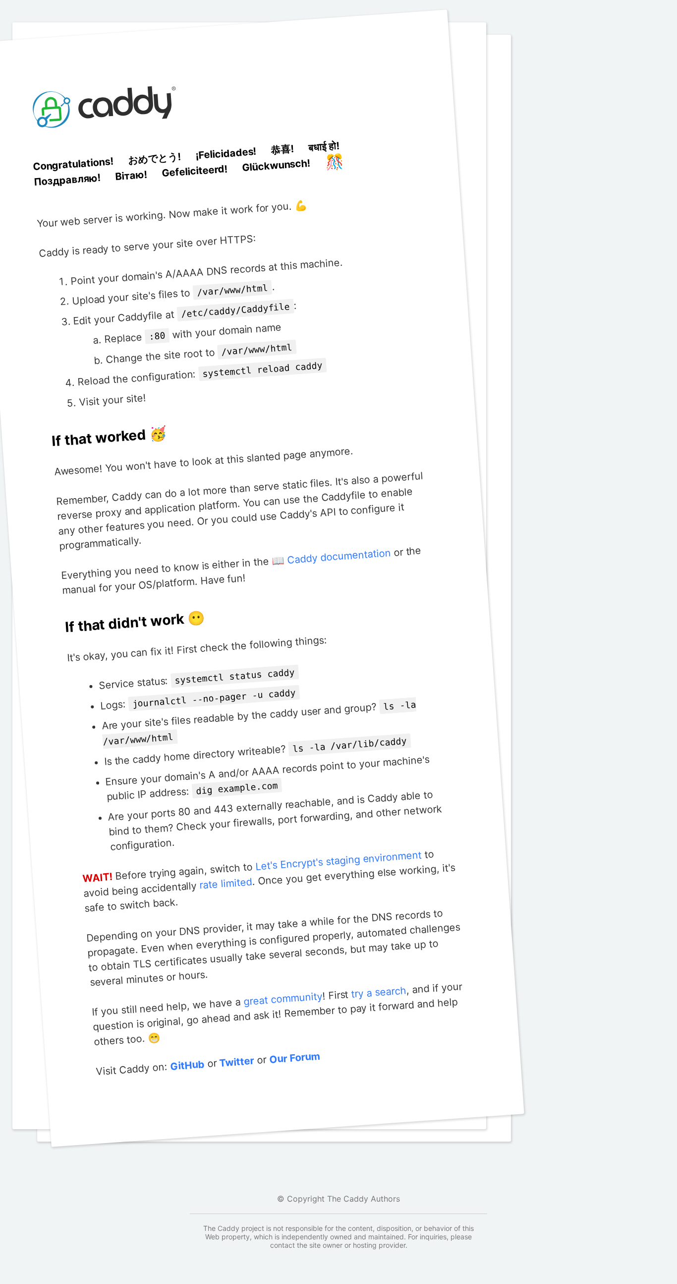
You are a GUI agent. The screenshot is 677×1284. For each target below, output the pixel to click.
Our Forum (294, 1058)
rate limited (225, 883)
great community (283, 999)
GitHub (187, 1065)
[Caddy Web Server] (106, 149)
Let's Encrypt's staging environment (338, 860)
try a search (378, 992)
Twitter (237, 1062)
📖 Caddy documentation (331, 557)
